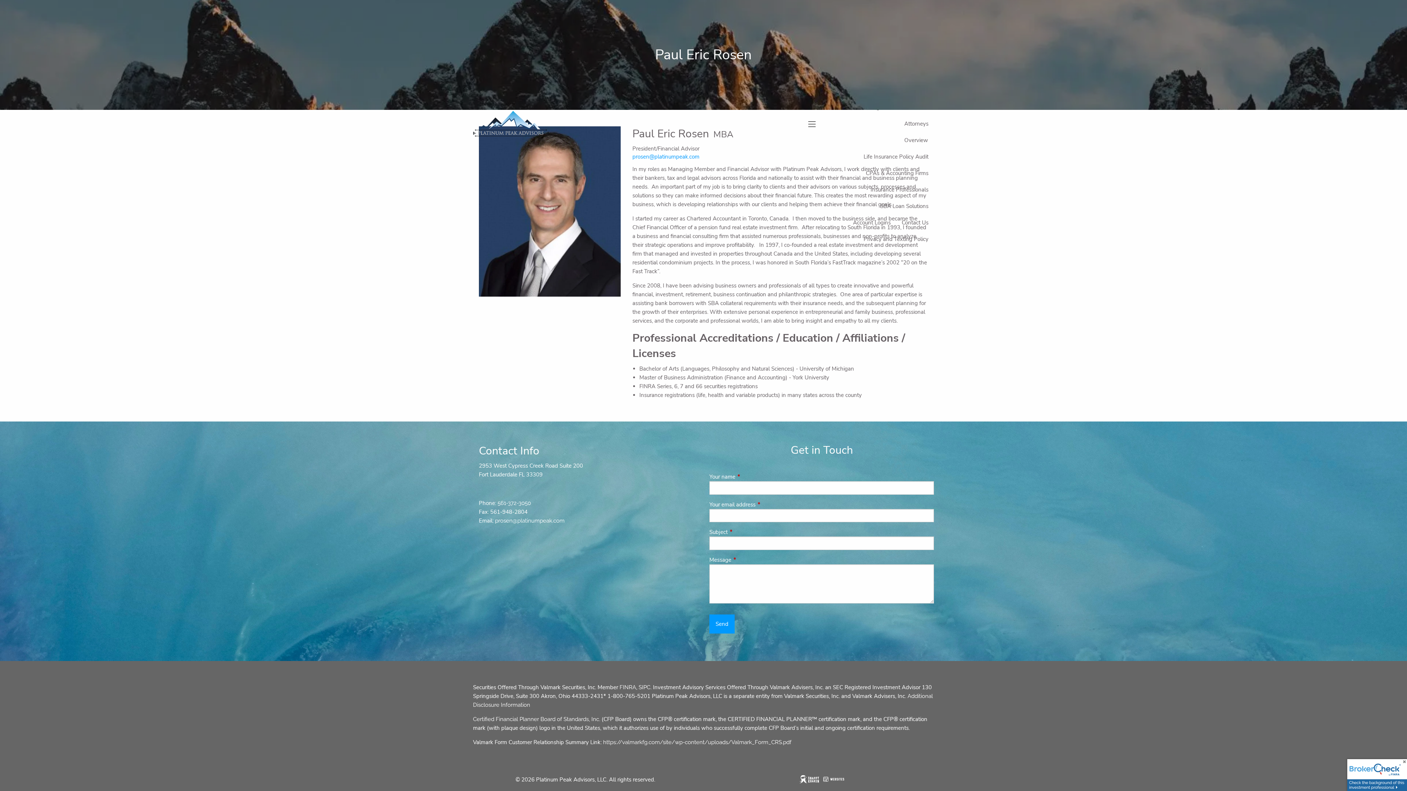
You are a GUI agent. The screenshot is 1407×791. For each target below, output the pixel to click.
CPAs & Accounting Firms (897, 173)
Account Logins (872, 222)
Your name (748, 476)
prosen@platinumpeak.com (530, 520)
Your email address (758, 504)
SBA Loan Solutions (904, 206)
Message (746, 560)
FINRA (628, 687)
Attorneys (916, 123)
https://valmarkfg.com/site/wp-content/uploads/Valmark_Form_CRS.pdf (697, 742)
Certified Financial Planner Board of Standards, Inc (536, 719)
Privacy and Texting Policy (896, 239)
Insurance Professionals (899, 189)
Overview (916, 140)
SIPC (644, 687)
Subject (744, 532)
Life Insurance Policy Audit (896, 156)
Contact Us (915, 222)
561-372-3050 (514, 503)
